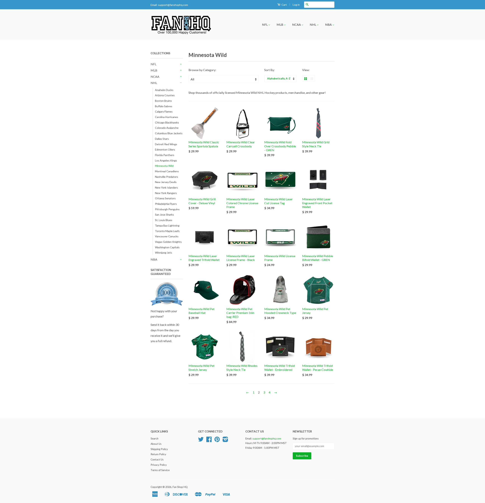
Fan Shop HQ (180, 486)
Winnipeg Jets (163, 252)
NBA (328, 24)
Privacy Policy (159, 464)
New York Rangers (166, 193)
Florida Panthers (164, 155)
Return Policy (158, 454)
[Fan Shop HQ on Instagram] (225, 440)
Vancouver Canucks (166, 236)
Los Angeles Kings (166, 160)
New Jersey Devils (166, 182)
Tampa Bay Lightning (167, 225)
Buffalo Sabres (163, 106)
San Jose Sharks (164, 214)
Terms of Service (160, 470)
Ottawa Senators (165, 198)
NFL (265, 24)
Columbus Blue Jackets (168, 133)
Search (154, 438)
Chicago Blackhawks (167, 122)
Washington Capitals (167, 247)
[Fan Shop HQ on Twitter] (201, 440)
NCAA (296, 24)
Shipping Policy (159, 449)
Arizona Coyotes (165, 95)
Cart (284, 4)
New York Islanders (166, 187)
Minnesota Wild (164, 165)
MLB (280, 24)
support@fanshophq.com (173, 4)
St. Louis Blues (163, 220)
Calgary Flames (164, 111)
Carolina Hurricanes (166, 117)
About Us (156, 443)
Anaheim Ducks (164, 90)
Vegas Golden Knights (168, 241)
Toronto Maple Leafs (167, 231)
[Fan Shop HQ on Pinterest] (217, 440)
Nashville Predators (166, 176)
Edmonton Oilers (165, 149)
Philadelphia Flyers (166, 203)
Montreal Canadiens (167, 171)
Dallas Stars (162, 138)
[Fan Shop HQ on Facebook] (209, 440)
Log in (296, 4)
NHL (313, 24)
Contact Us (157, 459)
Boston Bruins (163, 100)
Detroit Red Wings (166, 144)
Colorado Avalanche (166, 127)
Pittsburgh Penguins (167, 209)
